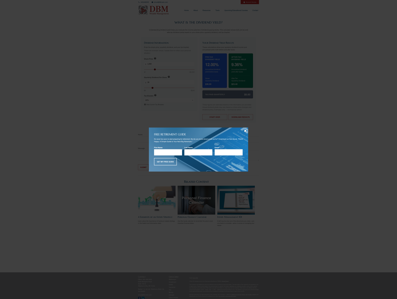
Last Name (188, 147)
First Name (158, 147)
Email (217, 147)
